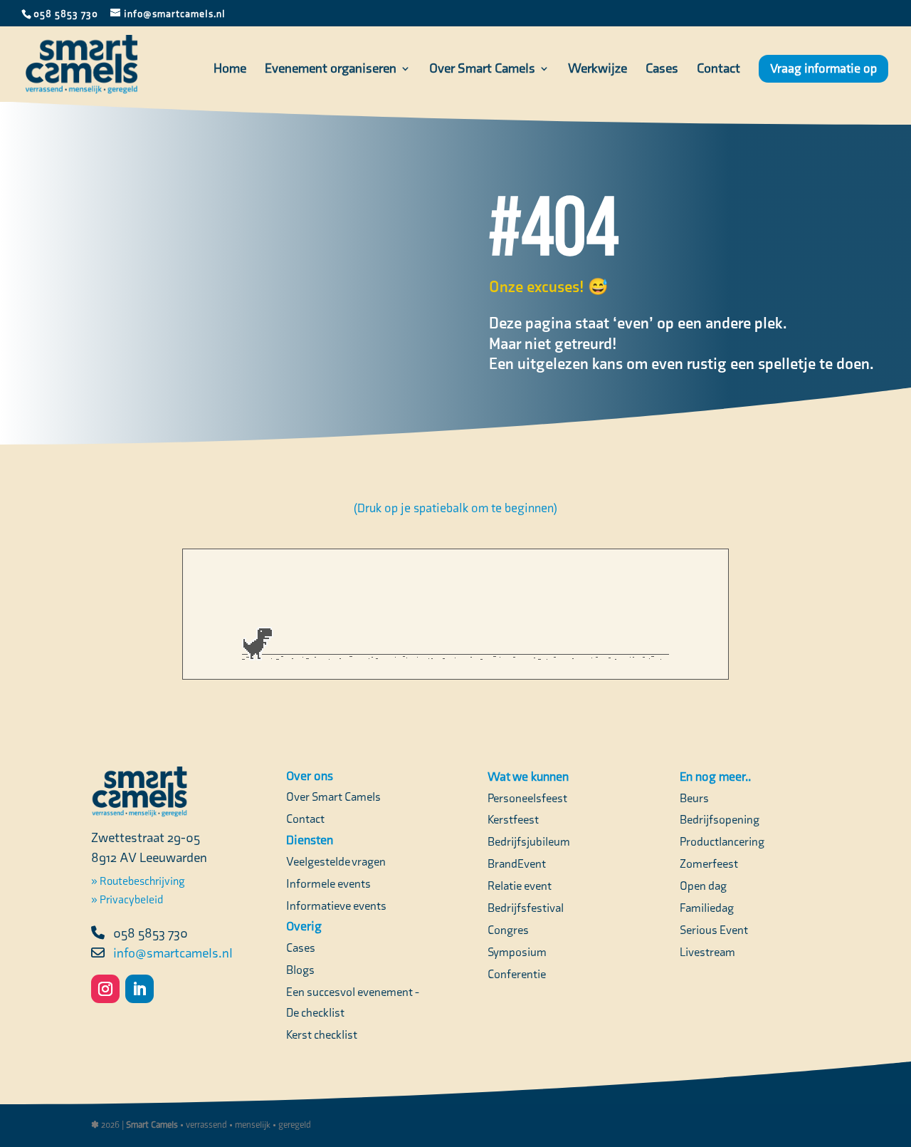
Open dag (703, 885)
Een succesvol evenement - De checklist (352, 1002)
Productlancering (722, 841)
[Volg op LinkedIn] (139, 989)
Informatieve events (336, 905)
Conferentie (517, 974)
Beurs (694, 798)
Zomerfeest (709, 863)
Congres (508, 930)
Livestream (707, 952)
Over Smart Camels (482, 69)
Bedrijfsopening (719, 819)
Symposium (517, 952)
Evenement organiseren (330, 69)
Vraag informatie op (823, 68)
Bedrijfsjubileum (529, 841)
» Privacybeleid (127, 899)
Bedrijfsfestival (526, 908)
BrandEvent (517, 863)
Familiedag (707, 908)
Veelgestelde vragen (336, 861)
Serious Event (714, 930)
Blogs (300, 969)
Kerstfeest (513, 819)
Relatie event (520, 885)
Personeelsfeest (527, 798)
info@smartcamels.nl (173, 953)
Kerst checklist (321, 1034)
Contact (718, 69)
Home (230, 69)
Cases (662, 69)
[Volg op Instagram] (105, 989)
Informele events (328, 883)
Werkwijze (597, 69)
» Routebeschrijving (138, 881)
